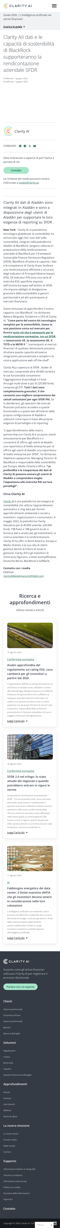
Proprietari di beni (11, 1015)
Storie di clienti (10, 1116)
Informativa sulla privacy (15, 1181)
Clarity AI (8, 501)
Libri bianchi (9, 1104)
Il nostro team (10, 1139)
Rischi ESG (8, 1062)
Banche (6, 1027)
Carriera (7, 1151)
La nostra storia (10, 1133)
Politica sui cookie (11, 1187)
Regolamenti (9, 1050)
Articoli (6, 1092)
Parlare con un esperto (20, 987)
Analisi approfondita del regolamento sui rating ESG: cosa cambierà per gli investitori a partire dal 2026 (29, 671)
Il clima (6, 1056)
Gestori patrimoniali (12, 1009)
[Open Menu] (54, 6)
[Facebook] (25, 146)
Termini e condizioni (12, 1175)
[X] (29, 146)
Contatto (16, 170)
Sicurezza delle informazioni (16, 1193)
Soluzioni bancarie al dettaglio (17, 1074)
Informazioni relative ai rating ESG (19, 1169)
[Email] (34, 146)
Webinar (7, 1110)
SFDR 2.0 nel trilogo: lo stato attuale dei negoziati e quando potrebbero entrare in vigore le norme (28, 783)
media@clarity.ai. (29, 182)
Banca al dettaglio (11, 1033)
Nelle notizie (9, 1145)
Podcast (7, 1098)
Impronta (7, 1199)
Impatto (7, 1068)
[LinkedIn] (20, 146)
